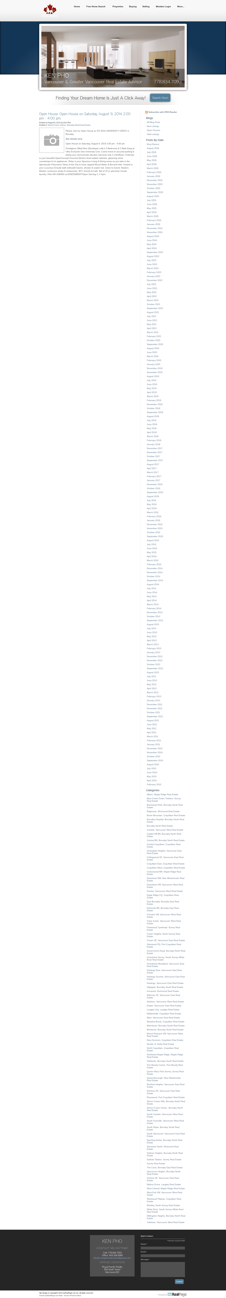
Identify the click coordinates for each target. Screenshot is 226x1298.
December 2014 (155, 568)
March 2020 (153, 356)
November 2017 (155, 452)
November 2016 (155, 484)
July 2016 (151, 500)
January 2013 (153, 652)
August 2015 (153, 540)
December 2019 (155, 368)
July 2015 (151, 544)
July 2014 (151, 588)
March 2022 (153, 300)
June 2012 (152, 680)
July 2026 (151, 152)
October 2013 (153, 616)
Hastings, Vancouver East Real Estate (165, 983)
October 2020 (153, 340)
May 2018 (152, 428)
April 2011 (152, 732)
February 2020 (154, 360)
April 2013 (152, 640)
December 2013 (155, 612)
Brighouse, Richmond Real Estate (163, 811)
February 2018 (154, 440)
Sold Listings (153, 134)
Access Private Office (72, 1295)
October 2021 (153, 304)
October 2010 (153, 756)
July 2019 (151, 380)
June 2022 (152, 288)
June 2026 (152, 156)
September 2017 (155, 460)
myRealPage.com (172, 1295)
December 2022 (155, 280)
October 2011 (153, 712)
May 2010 (152, 776)
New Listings (153, 126)
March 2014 (153, 604)
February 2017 (154, 476)
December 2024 (155, 228)
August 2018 (153, 416)
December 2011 (154, 704)
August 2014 (153, 584)
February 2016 (154, 516)
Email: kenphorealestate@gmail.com (112, 1258)
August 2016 (153, 496)
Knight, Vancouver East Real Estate (164, 1005)
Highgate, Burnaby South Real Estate (165, 987)
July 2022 (151, 284)
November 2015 (155, 528)
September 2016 (155, 492)
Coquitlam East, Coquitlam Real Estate (165, 863)
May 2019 (152, 388)
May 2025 (152, 208)
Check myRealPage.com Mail (50, 1295)
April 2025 (152, 212)
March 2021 (153, 332)
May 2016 (152, 504)
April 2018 (152, 432)
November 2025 (155, 184)
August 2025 (153, 196)
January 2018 (153, 444)
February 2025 (154, 220)
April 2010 (152, 780)
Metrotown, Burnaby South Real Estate (166, 1025)
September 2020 (155, 344)
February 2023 (154, 272)
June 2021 (152, 320)
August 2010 (153, 764)
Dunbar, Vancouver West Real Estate (165, 891)
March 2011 (152, 736)
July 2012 (151, 676)
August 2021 (153, 312)
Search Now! (160, 98)
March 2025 (153, 216)
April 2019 (152, 392)
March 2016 (153, 512)
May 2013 (152, 636)
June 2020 (152, 352)
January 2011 (153, 744)
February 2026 (154, 172)
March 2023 (153, 268)
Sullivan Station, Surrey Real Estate (164, 1159)
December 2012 (155, 656)
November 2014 (155, 572)
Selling (146, 6)
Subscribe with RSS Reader (162, 112)
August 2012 (153, 672)
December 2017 (155, 448)
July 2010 (151, 768)
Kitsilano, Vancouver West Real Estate (165, 1001)
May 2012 (152, 684)
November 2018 (155, 404)
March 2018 (153, 436)
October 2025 (153, 188)
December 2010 (155, 748)
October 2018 (153, 408)
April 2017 (152, 468)
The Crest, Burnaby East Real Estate (165, 1167)
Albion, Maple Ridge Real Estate (162, 794)
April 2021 (152, 328)
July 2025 (151, 200)
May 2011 (151, 728)
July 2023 (151, 260)
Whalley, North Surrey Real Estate (163, 1205)
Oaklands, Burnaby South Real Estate (165, 1061)
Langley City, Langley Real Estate (163, 1009)
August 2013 (153, 624)
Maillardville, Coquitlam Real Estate (164, 1013)
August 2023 (153, 256)
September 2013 (155, 620)
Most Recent (153, 144)
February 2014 (154, 608)
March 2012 (153, 692)
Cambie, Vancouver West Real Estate (165, 830)
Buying (133, 6)
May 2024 (152, 244)
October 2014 (153, 576)
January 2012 (153, 700)
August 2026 (153, 148)
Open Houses (153, 130)
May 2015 (152, 552)
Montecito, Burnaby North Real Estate (165, 1029)
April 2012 (152, 688)
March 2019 (153, 396)
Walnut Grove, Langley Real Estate (164, 1184)
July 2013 (151, 628)
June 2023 (152, 264)
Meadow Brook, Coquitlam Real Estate (165, 1021)
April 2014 (152, 600)
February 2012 (154, 696)
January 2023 (153, 276)
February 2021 (154, 336)
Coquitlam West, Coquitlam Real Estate (166, 867)
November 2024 (155, 232)
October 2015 (153, 532)
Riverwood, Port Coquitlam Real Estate (166, 1097)
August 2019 (153, 376)
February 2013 (154, 648)
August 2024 (153, 236)
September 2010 (155, 760)
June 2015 (152, 548)
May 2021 (152, 324)
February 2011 (154, 740)
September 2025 (155, 192)
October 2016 (153, 488)
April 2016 (152, 508)
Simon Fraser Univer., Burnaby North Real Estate (69, 125)
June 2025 (152, 204)
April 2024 (152, 248)
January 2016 (153, 520)
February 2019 (154, 400)
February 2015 (154, 564)
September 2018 (155, 412)
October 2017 (153, 456)
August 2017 (153, 464)
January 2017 (153, 480)
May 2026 (152, 160)
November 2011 (154, 708)
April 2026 (152, 164)
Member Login (163, 6)
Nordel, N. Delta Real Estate (160, 1044)
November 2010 (155, 752)
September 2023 (155, 252)
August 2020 (153, 348)
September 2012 (155, 668)
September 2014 (155, 580)
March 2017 (153, 472)
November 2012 (155, 660)
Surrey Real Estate (156, 1163)
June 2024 (152, 240)
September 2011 (155, 716)
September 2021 (155, 308)
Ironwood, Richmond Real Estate (163, 991)
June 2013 (152, 632)
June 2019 (152, 384)
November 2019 (155, 372)
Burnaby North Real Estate (160, 826)
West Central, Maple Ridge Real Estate (166, 1188)
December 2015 (155, 524)
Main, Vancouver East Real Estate (163, 1017)
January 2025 (153, 224)
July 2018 (151, 420)
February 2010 (154, 784)
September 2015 (155, 536)
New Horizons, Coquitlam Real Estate (165, 1040)
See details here (74, 139)
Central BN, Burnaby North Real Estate (166, 840)
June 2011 (152, 724)
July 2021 (151, 316)
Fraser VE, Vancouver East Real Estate (166, 940)
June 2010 (152, 772)
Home (77, 6)
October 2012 (153, 664)
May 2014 (152, 596)
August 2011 (153, 720)
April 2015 (152, 556)
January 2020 (153, 364)
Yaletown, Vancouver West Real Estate (165, 1222)
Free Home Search (95, 6)
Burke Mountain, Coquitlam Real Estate (166, 815)
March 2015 (153, 560)
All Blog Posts (153, 122)
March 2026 (153, 168)
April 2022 (152, 296)
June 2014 (152, 592)
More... (180, 6)
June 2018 (152, 424)
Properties (118, 6)
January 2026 (153, 176)
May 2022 (152, 292)
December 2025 (155, 180)
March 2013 (153, 644)
